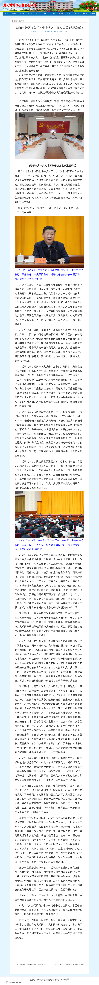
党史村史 (38, 14)
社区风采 (22, 14)
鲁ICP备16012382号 (61, 980)
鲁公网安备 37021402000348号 (14, 982)
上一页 (31, 964)
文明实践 (53, 14)
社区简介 (14, 14)
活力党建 (30, 14)
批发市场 (84, 14)
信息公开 (69, 14)
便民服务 (77, 14)
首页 (6, 14)
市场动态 (92, 14)
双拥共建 (45, 14)
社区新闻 (61, 14)
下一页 (69, 964)
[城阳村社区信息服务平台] (22, 6)
